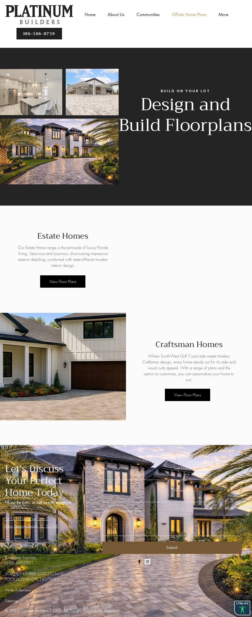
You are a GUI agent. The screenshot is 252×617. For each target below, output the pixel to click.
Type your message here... (123, 510)
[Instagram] (147, 561)
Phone (179, 490)
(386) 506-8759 (19, 546)
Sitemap (11, 600)
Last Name (182, 468)
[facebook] (139, 561)
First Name (111, 468)
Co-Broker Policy (66, 610)
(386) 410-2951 (19, 562)
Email (106, 490)
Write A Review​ (18, 590)
